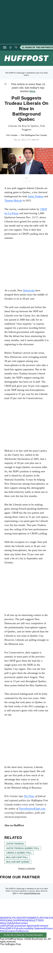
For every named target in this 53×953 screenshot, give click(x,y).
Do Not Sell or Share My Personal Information (23, 935)
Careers (17, 926)
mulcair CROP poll (17, 857)
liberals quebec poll (19, 853)
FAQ (14, 893)
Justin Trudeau (15, 843)
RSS (5, 926)
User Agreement (29, 926)
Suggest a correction (26, 868)
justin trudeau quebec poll (22, 848)
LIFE (40, 918)
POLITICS (12, 918)
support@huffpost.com (32, 893)
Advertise (15, 923)
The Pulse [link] (29, 796)
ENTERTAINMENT (28, 918)
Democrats (29, 290)
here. (32, 91)
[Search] (16, 47)
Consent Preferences (17, 931)
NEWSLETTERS (35, 920)
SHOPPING (19, 920)
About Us (5, 923)
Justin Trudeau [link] (35, 196)
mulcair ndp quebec (18, 862)
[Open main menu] (4, 47)
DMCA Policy (13, 928)
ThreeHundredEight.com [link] (32, 808)
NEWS (3, 918)
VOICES (47, 918)
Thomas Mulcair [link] (13, 200)
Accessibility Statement (32, 928)
